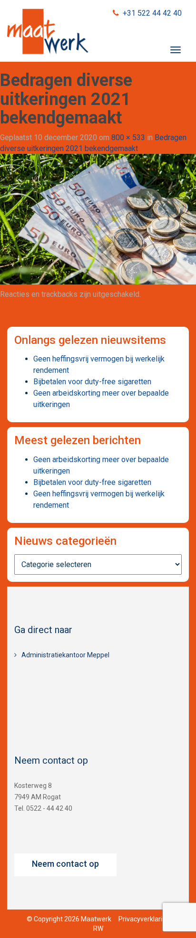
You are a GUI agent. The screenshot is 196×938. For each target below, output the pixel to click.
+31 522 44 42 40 (152, 13)
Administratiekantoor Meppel (65, 655)
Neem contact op (65, 864)
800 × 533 (128, 137)
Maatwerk (47, 32)
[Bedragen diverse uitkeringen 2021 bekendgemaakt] (98, 218)
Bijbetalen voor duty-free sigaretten (92, 381)
